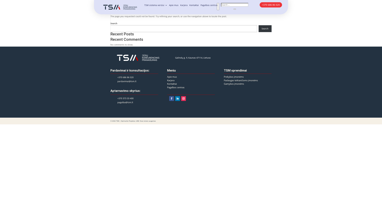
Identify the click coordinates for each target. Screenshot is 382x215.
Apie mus (173, 5)
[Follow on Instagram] (183, 98)
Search (113, 23)
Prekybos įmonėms (234, 76)
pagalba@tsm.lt (125, 102)
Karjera (184, 5)
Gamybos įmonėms (234, 83)
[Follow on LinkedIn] (177, 98)
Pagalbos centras (209, 5)
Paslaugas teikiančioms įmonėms (241, 80)
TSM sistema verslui (154, 5)
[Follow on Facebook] (171, 98)
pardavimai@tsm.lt (126, 81)
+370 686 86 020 (271, 4)
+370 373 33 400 (125, 98)
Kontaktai (194, 5)
